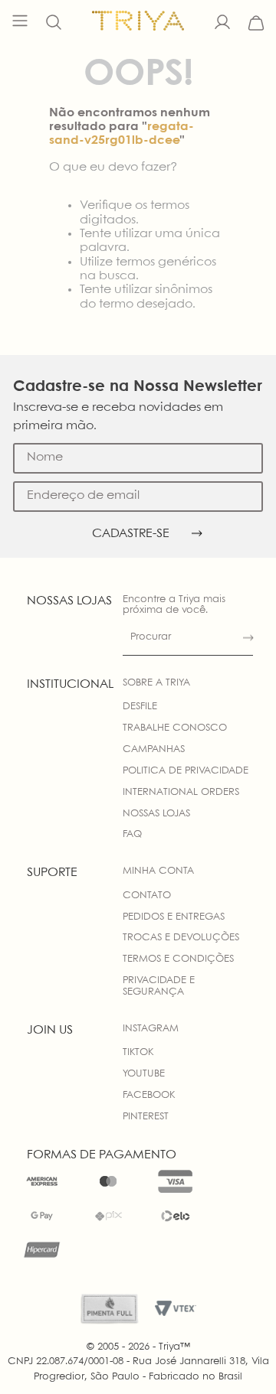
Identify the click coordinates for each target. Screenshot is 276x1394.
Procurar (150, 637)
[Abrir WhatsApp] (238, 1355)
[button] (54, 23)
